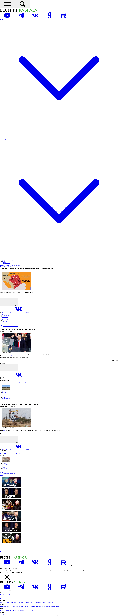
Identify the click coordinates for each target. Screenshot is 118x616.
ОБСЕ (3, 320)
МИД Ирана (4, 610)
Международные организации (7, 606)
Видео (14, 265)
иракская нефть (4, 469)
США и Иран (4, 397)
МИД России (4, 318)
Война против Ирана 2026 (6, 398)
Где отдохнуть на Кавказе (6, 263)
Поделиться (16, 305)
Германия (3, 609)
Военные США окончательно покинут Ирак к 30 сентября (12, 453)
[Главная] (18, 11)
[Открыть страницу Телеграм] (21, 18)
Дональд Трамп (13, 355)
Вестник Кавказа (3, 266)
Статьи (5, 141)
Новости (6, 312)
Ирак (3, 466)
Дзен (2, 312)
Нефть (3, 605)
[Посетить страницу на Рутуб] (63, 18)
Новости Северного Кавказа (6, 138)
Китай (3, 611)
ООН (3, 608)
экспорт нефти (4, 468)
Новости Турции (5, 464)
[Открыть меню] (7, 4)
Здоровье (16, 265)
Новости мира (4, 392)
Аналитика (2, 141)
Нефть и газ (4, 262)
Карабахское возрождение (4, 265)
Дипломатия (4, 604)
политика (3, 612)
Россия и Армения (5, 322)
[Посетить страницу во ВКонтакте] (35, 18)
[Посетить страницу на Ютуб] (7, 18)
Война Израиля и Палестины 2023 (7, 260)
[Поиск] (22, 4)
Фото (12, 265)
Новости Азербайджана (6, 315)
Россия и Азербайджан (5, 319)
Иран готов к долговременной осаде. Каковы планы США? (12, 592)
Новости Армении (5, 317)
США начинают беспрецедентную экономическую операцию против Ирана (15, 382)
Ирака (4, 430)
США (3, 395)
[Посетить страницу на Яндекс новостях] (49, 18)
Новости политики (5, 394)
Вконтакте (27, 312)
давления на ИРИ (26, 505)
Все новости (9, 266)
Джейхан (3, 467)
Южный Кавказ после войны (6, 261)
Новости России (4, 316)
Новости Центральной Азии (6, 139)
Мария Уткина (2, 479)
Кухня (19, 265)
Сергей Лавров (4, 321)
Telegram (10, 312)
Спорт (10, 265)
